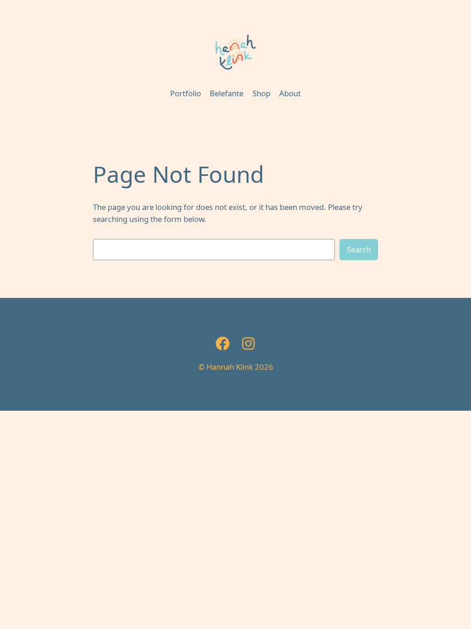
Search (359, 249)
